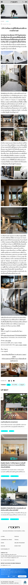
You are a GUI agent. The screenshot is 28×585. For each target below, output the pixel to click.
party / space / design (21, 345)
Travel (16, 539)
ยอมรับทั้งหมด (22, 576)
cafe (8, 385)
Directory (17, 546)
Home (2, 21)
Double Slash (5, 476)
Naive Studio (14, 476)
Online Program (19, 542)
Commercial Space (6, 539)
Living (3, 536)
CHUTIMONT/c (5, 519)
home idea (4, 431)
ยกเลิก (14, 576)
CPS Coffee (8, 341)
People (16, 536)
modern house (14, 519)
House (11, 431)
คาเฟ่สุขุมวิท (21, 385)
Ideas (2, 542)
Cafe (7, 21)
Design (3, 546)
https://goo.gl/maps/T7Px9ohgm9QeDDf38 (15, 335)
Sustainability (5, 549)
